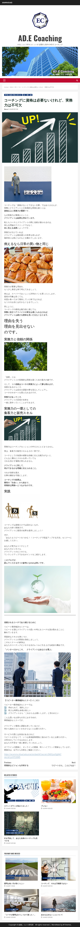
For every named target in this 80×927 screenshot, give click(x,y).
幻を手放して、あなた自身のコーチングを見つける (21, 823)
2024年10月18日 (11, 843)
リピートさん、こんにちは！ (63, 764)
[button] (4, 80)
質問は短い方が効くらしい (21, 869)
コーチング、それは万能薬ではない (58, 869)
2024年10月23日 (11, 808)
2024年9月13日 (13, 109)
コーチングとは (20, 800)
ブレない (58, 791)
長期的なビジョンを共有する (16, 764)
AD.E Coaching (40, 37)
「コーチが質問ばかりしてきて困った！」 (21, 900)
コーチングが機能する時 (12, 830)
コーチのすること (10, 800)
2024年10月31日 (47, 886)
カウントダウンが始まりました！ (21, 791)
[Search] (77, 80)
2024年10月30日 (11, 917)
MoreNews (56, 925)
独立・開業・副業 (27, 95)
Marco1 (6, 109)
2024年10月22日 (47, 808)
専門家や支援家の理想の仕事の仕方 (13, 95)
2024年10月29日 (47, 917)
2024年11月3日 (10, 886)
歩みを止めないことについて (58, 900)
